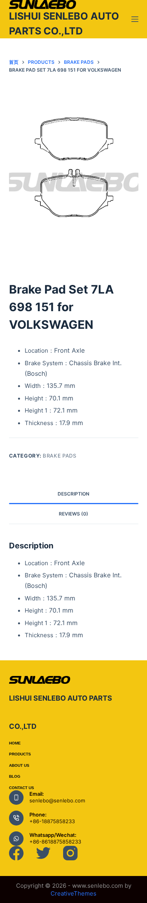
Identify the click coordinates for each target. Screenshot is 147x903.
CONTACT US (21, 788)
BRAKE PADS (59, 455)
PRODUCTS (20, 754)
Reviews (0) (73, 514)
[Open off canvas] (134, 19)
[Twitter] (43, 853)
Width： (50, 385)
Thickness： (54, 423)
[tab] (73, 494)
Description (73, 494)
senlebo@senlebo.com (57, 800)
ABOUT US (19, 765)
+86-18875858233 (52, 821)
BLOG (14, 776)
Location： (55, 350)
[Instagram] (70, 853)
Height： (49, 398)
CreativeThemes (73, 893)
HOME (15, 743)
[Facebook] (16, 853)
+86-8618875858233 (55, 841)
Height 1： (51, 410)
